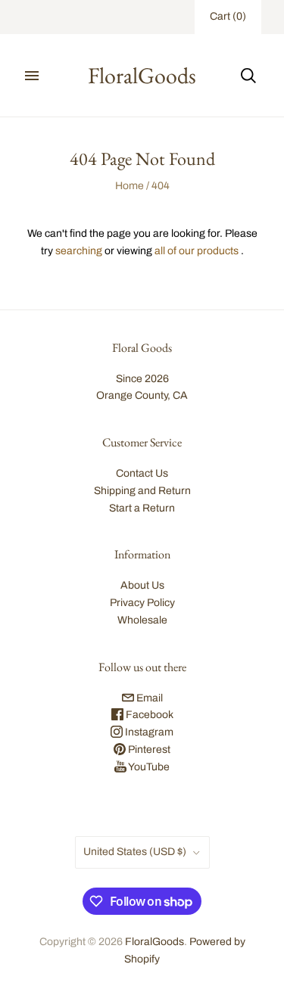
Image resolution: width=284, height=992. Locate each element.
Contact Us (142, 473)
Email (148, 698)
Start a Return (142, 508)
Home (129, 185)
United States (134, 851)
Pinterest (148, 749)
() (228, 16)
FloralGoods (154, 941)
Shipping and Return (142, 490)
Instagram (148, 732)
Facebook (148, 714)
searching (78, 251)
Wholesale (142, 620)
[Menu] (32, 75)
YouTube (148, 767)
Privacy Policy (142, 602)
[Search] (248, 76)
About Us (142, 585)
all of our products (196, 251)
